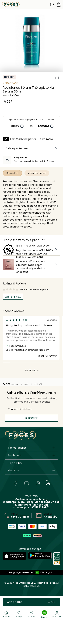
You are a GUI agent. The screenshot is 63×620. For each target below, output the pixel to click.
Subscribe (31, 418)
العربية (49, 572)
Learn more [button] (46, 139)
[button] (39, 572)
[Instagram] (38, 483)
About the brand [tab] (37, 173)
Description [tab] (12, 173)
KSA (42, 572)
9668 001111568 (20, 516)
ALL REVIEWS (31, 370)
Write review (13, 296)
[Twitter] (48, 482)
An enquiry (50, 516)
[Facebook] (15, 483)
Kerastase (10, 83)
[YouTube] (26, 483)
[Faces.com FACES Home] (11, 4)
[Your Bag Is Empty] (59, 4)
